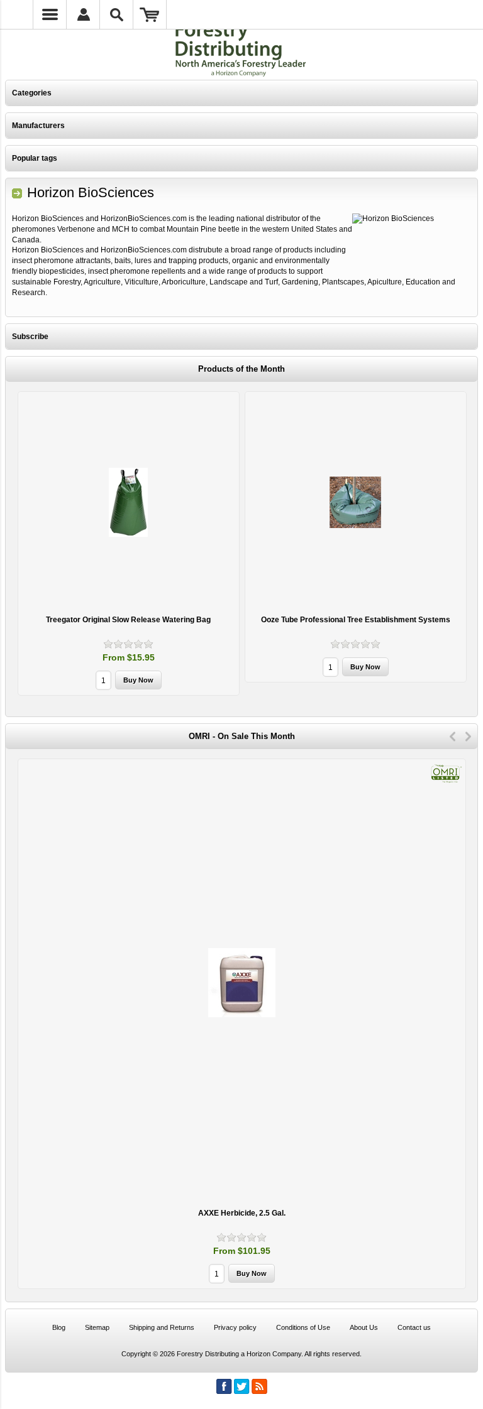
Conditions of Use (303, 1327)
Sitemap (97, 1327)
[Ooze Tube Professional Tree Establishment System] (355, 502)
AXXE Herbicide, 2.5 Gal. (242, 1213)
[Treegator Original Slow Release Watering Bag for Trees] (128, 502)
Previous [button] (452, 736)
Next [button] (468, 736)
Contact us (414, 1327)
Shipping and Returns (161, 1327)
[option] (129, 545)
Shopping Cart (150, 14)
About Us (364, 1327)
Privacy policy (235, 1327)
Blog (58, 1327)
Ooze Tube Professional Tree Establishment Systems (355, 619)
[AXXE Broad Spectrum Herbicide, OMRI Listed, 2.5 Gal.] (241, 982)
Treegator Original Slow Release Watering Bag (128, 619)
